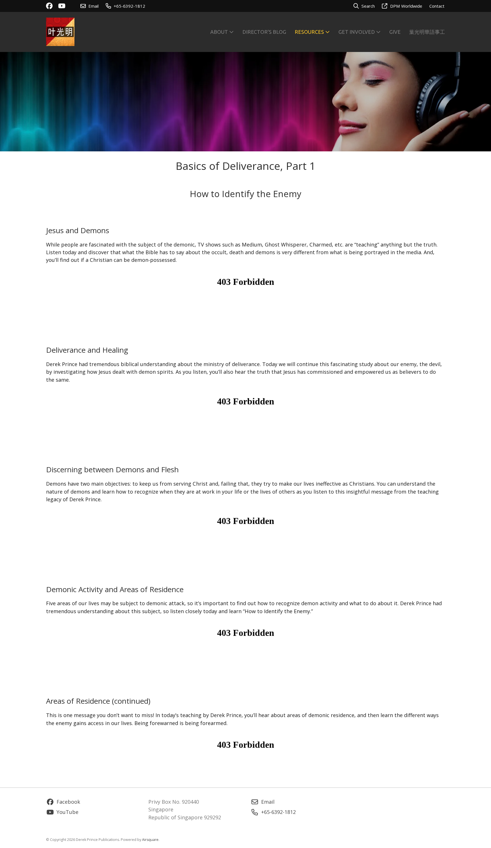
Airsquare (150, 839)
